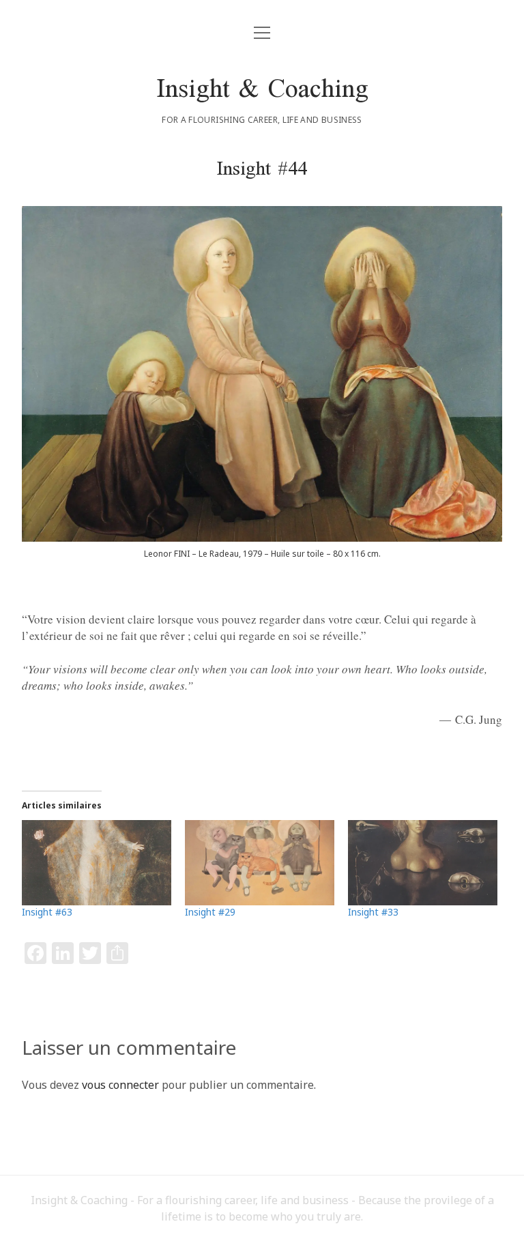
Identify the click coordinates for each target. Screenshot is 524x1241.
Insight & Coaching (262, 91)
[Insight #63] (96, 862)
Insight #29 (210, 911)
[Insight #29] (259, 862)
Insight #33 (373, 911)
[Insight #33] (422, 862)
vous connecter (120, 1084)
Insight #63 (47, 911)
